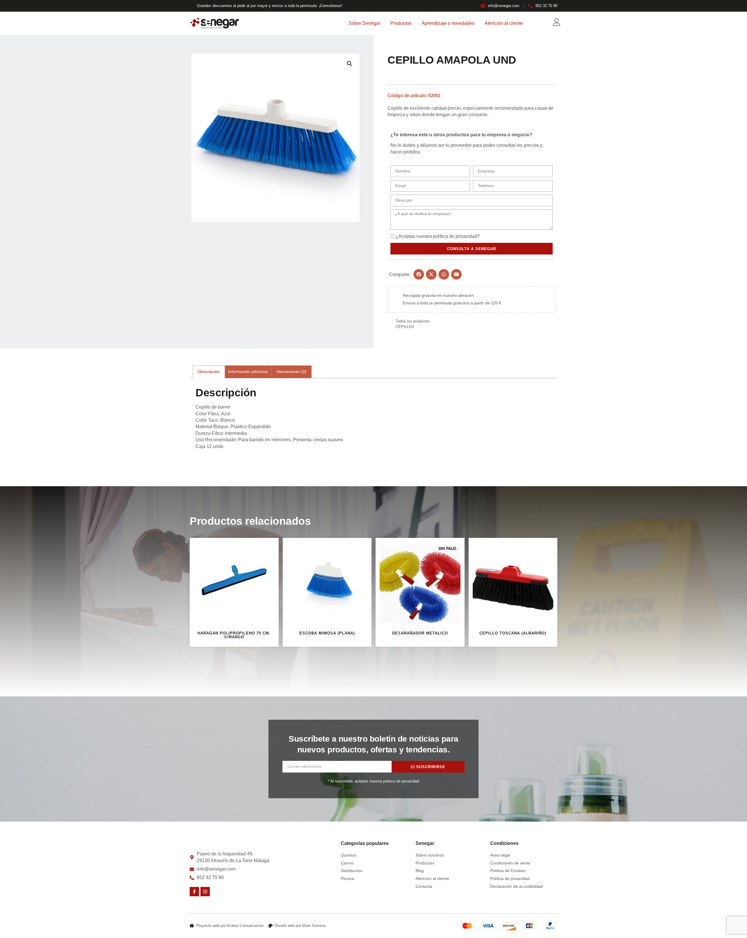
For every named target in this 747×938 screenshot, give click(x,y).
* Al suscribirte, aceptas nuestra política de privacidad (373, 781)
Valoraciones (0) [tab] (291, 371)
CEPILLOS (405, 327)
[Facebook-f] (194, 891)
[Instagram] (205, 891)
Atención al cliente (504, 23)
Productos (400, 23)
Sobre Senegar (364, 23)
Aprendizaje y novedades (448, 23)
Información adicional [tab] (248, 371)
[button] (349, 63)
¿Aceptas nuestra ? (437, 236)
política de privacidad (455, 236)
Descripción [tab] (209, 371)
